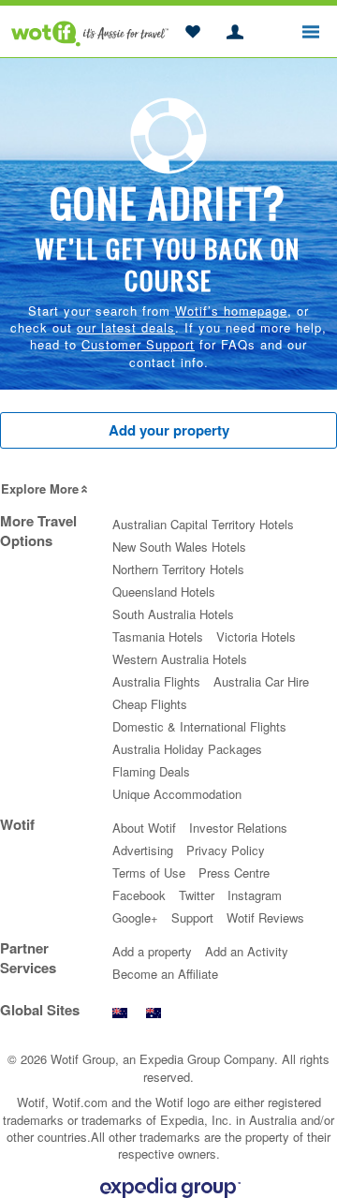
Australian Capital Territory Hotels (203, 524)
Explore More (40, 488)
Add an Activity (246, 951)
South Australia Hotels (173, 614)
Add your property (169, 430)
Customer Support (138, 344)
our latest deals (126, 327)
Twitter (196, 895)
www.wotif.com (153, 1017)
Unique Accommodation (177, 794)
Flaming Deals (151, 771)
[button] (192, 32)
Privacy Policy (225, 850)
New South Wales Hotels (179, 546)
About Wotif (144, 827)
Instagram (254, 895)
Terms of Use (148, 872)
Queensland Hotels (163, 591)
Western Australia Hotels (179, 659)
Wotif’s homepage (231, 310)
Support (192, 917)
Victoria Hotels (256, 636)
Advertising (142, 850)
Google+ (135, 917)
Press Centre (234, 872)
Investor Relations (238, 827)
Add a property (152, 951)
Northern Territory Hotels (178, 569)
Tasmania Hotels (157, 636)
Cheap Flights (149, 704)
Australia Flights (156, 681)
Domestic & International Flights (199, 726)
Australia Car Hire (261, 681)
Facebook (139, 895)
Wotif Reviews (265, 917)
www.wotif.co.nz (119, 1017)
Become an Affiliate (165, 974)
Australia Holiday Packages (187, 749)
